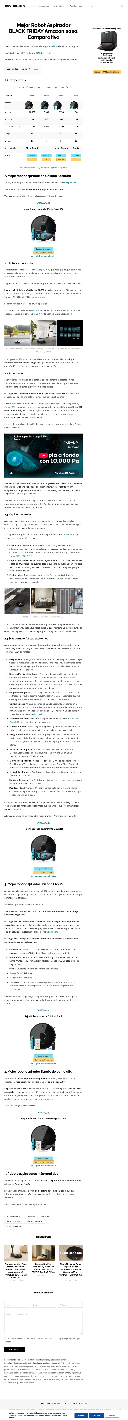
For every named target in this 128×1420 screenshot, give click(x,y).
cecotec (31, 1217)
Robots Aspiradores (40, 6)
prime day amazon (34, 1222)
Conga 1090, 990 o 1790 (20, 556)
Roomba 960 (37, 310)
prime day (45, 1217)
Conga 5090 (24, 293)
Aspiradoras (59, 6)
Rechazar (96, 1415)
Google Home (16, 722)
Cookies (65, 1403)
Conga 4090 (10, 407)
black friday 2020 (14, 1217)
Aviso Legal (45, 1403)
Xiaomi (68, 313)
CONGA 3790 (43, 1112)
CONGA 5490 (43, 203)
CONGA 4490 (43, 1010)
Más (91, 6)
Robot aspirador (15, 1226)
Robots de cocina (77, 6)
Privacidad (56, 1403)
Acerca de (83, 1403)
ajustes (11, 1417)
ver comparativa (36, 297)
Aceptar (81, 1415)
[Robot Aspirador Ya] (15, 6)
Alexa (74, 718)
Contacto (73, 1403)
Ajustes (112, 1415)
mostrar (35, 69)
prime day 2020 (13, 1222)
